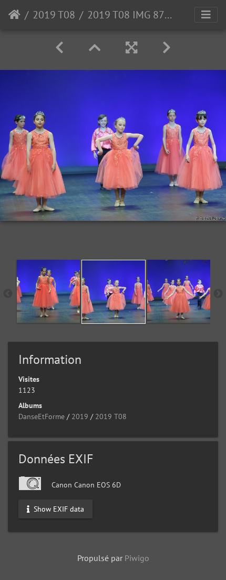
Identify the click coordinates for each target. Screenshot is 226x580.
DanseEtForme (41, 416)
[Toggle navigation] (206, 15)
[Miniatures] (94, 47)
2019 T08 (54, 15)
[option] (48, 291)
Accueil (14, 15)
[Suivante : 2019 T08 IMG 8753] (166, 47)
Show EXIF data (58, 508)
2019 (79, 416)
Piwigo (137, 558)
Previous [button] (8, 294)
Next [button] (218, 294)
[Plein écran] (131, 47)
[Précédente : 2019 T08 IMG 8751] (59, 47)
